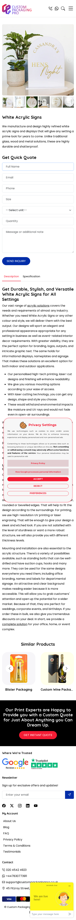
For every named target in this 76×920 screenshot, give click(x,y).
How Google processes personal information (38, 472)
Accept (38, 479)
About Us (9, 821)
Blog (6, 827)
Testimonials (12, 852)
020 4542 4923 (16, 870)
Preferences (38, 493)
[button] (66, 668)
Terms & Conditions (16, 846)
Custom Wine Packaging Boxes (57, 689)
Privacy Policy (12, 839)
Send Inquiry (16, 261)
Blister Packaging (18, 689)
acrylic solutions (38, 306)
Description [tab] (11, 276)
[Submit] (69, 795)
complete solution (14, 624)
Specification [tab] (31, 276)
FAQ (6, 833)
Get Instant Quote (38, 735)
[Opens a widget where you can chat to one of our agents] (52, 900)
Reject (38, 486)
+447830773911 (16, 876)
